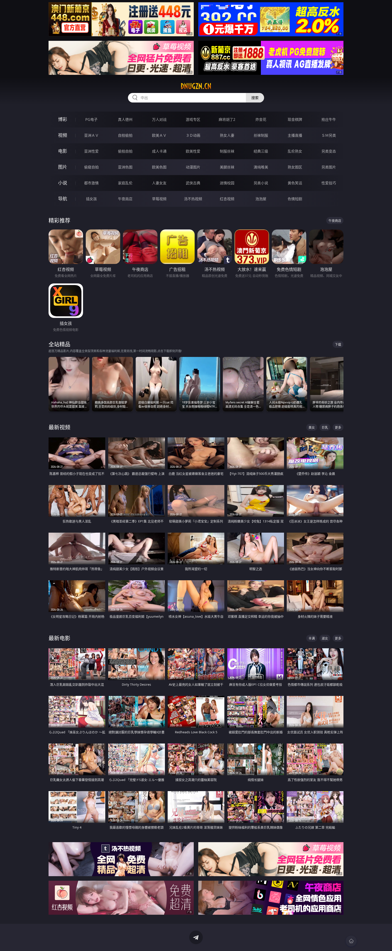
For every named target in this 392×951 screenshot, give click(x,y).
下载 (338, 344)
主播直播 (295, 135)
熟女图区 (295, 167)
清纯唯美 (261, 167)
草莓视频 (159, 198)
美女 (312, 427)
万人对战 (159, 119)
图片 (62, 167)
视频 (62, 135)
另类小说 (261, 182)
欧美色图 (159, 167)
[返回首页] (351, 941)
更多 (338, 427)
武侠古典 (193, 182)
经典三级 (261, 151)
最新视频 (59, 427)
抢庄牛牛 (328, 119)
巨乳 (325, 427)
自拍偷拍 (125, 135)
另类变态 (328, 151)
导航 (62, 199)
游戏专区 (193, 119)
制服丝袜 (227, 151)
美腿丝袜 (227, 167)
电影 (62, 151)
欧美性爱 (193, 151)
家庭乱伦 (125, 182)
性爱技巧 (328, 182)
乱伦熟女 (295, 151)
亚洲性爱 (91, 151)
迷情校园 (227, 182)
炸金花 (260, 119)
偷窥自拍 (91, 167)
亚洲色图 (125, 167)
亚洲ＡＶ (91, 135)
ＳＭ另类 (328, 135)
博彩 (62, 119)
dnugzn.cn (196, 86)
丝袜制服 (261, 135)
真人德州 (125, 119)
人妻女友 (159, 182)
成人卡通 (159, 151)
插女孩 (91, 198)
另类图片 (328, 167)
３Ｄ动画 (193, 135)
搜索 (255, 97)
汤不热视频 (193, 198)
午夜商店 (125, 198)
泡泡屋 (260, 198)
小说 (62, 183)
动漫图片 (193, 167)
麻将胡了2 (227, 119)
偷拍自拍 (125, 151)
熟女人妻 (227, 135)
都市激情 (91, 182)
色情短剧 (295, 198)
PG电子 (91, 119)
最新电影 (59, 638)
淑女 (325, 638)
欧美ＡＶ (159, 135)
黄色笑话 (295, 182)
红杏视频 (227, 198)
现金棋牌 (295, 119)
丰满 (312, 638)
